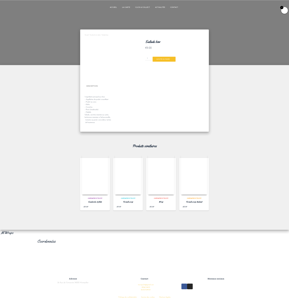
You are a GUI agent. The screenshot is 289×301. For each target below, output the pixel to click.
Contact (174, 7)
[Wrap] (161, 175)
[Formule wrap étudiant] (194, 175)
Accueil (113, 7)
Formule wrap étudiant (194, 202)
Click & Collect (142, 7)
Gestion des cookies (148, 297)
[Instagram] (208, 7)
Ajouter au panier (163, 59)
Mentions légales (165, 297)
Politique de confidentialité (128, 297)
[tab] (94, 86)
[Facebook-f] (203, 7)
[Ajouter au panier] (105, 207)
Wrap (161, 202)
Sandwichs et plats (95, 35)
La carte (126, 7)
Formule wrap (128, 202)
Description (92, 86)
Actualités (160, 7)
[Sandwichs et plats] (95, 175)
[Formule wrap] (128, 175)
